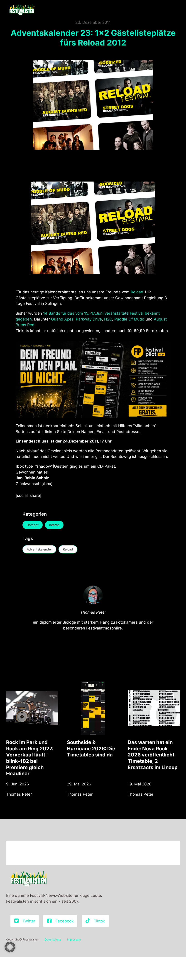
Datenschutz (53, 939)
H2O (108, 319)
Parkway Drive (89, 319)
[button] (10, 947)
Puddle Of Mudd (129, 319)
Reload (137, 291)
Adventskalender (39, 549)
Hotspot (33, 525)
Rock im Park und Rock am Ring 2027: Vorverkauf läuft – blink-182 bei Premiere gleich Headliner (30, 757)
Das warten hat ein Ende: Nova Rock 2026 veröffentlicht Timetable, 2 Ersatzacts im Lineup (153, 754)
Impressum (74, 939)
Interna (54, 525)
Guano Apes (62, 319)
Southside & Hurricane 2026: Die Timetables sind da (91, 748)
